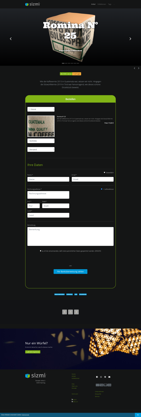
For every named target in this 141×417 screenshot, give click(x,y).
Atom (75, 399)
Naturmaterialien (59, 294)
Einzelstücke (82, 294)
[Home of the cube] (36, 375)
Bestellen (71, 99)
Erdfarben (69, 294)
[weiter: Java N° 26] (138, 68)
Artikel (93, 4)
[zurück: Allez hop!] (134, 68)
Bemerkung (31, 225)
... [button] (114, 4)
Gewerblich (110, 172)
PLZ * (29, 201)
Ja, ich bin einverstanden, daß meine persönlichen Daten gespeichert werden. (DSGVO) (71, 251)
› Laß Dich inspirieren (32, 352)
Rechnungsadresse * (34, 189)
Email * (74, 175)
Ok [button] (138, 415)
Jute (76, 294)
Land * (29, 211)
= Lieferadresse (108, 189)
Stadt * (44, 201)
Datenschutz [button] (25, 415)
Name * (30, 175)
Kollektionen (102, 4)
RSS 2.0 (75, 402)
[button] (10, 37)
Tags (109, 4)
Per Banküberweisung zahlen (70, 271)
